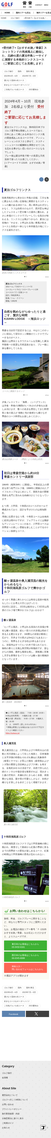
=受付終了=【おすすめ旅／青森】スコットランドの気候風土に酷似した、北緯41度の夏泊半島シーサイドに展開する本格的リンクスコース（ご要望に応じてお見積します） (24, 55)
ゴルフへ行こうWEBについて (15, 1100)
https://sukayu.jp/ (13, 733)
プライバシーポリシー (12, 1109)
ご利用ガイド (8, 1123)
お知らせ (6, 1128)
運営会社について (10, 1095)
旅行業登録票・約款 (11, 1114)
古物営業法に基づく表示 (13, 1118)
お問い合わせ (8, 1104)
